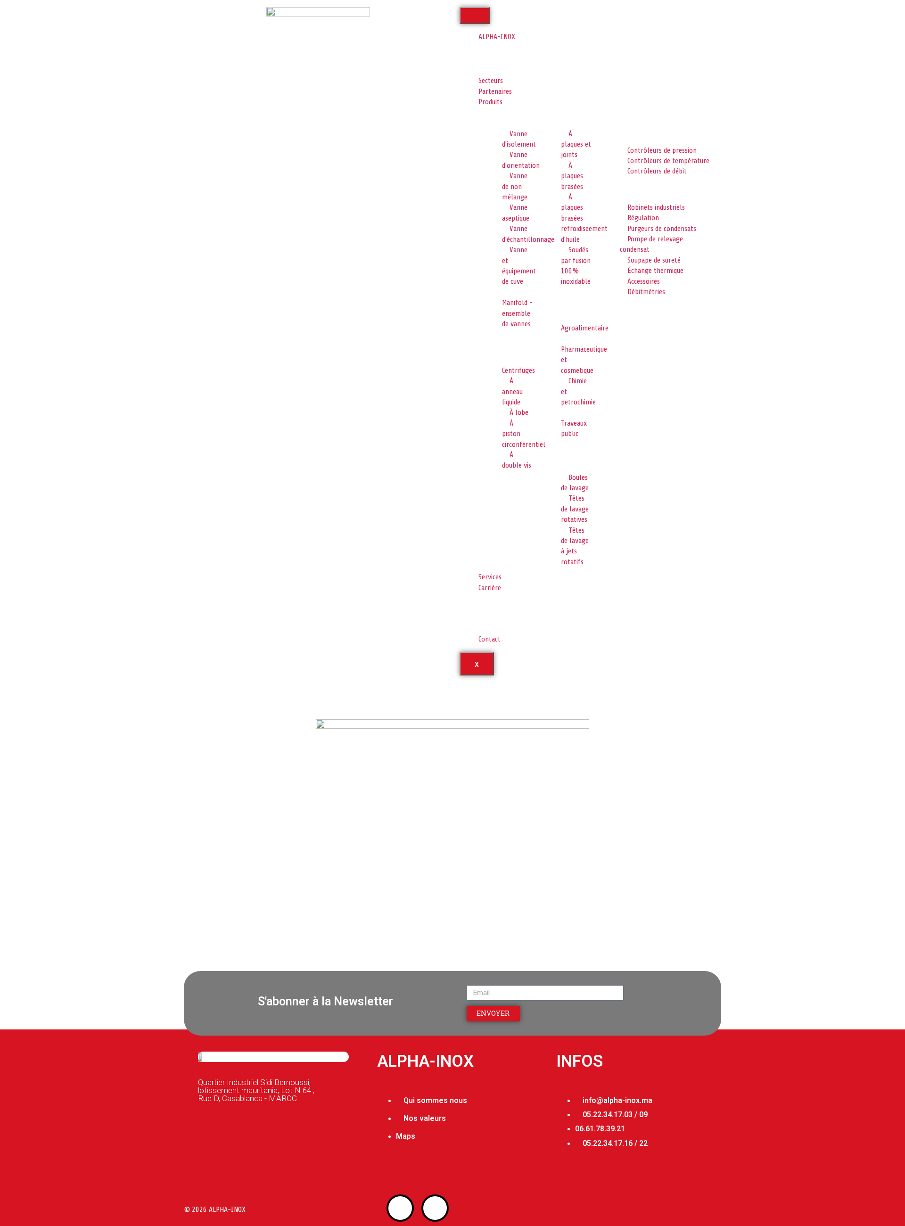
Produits (490, 102)
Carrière (489, 588)
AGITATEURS (500, 483)
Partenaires (495, 91)
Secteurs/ (202, 698)
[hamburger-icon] (475, 15)
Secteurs (490, 80)
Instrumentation (625, 132)
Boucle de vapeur (625, 189)
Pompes (494, 341)
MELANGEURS (620, 116)
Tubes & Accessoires (629, 310)
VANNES (494, 116)
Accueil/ (200, 691)
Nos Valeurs (500, 67)
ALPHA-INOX (496, 37)
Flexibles (555, 300)
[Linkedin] (435, 1208)
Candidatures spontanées (501, 622)
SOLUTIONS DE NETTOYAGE (563, 456)
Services (490, 577)
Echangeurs (559, 116)
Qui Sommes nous (508, 50)
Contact (489, 639)
